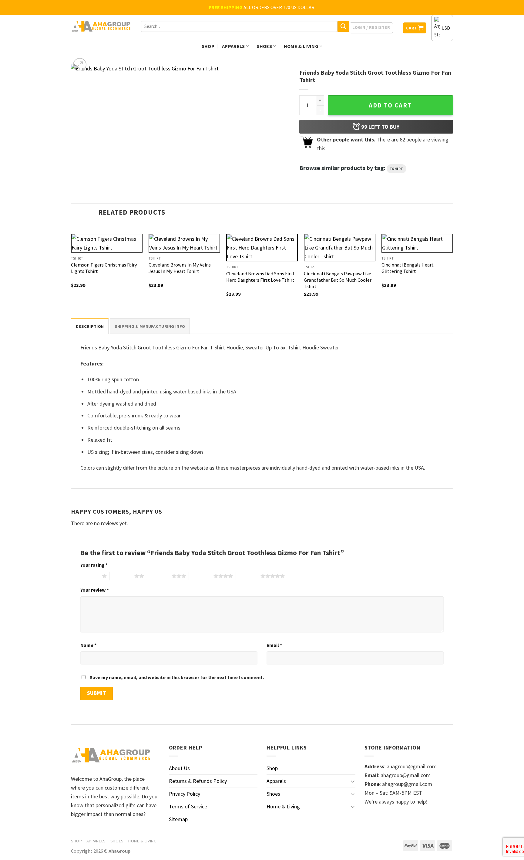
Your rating (94, 565)
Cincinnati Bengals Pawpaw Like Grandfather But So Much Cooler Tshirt (337, 279)
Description (90, 326)
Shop (208, 46)
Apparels (233, 46)
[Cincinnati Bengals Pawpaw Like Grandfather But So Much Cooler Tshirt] (339, 247)
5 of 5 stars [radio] (248, 575)
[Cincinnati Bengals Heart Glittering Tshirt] (417, 243)
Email (274, 645)
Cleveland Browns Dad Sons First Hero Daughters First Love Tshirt (260, 276)
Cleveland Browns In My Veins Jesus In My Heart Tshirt (180, 268)
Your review (94, 590)
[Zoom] (79, 64)
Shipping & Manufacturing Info (150, 326)
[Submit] (343, 26)
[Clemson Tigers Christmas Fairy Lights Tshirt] (107, 243)
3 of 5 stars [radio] (159, 575)
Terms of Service (188, 806)
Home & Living (301, 46)
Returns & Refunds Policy (198, 780)
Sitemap (178, 819)
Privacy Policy (184, 793)
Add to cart (390, 105)
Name (88, 645)
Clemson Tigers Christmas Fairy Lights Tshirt (104, 268)
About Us (179, 768)
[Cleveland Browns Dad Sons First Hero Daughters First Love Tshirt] (262, 247)
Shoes (264, 46)
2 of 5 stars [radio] (122, 575)
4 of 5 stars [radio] (201, 575)
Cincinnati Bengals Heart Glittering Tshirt (407, 268)
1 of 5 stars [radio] (89, 575)
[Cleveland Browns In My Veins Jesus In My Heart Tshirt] (184, 243)
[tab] (90, 326)
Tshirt (396, 169)
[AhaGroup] (101, 26)
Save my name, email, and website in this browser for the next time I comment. (177, 677)
